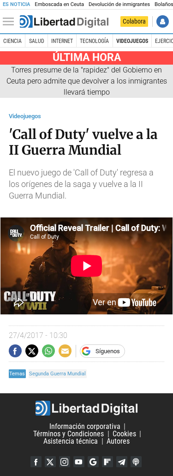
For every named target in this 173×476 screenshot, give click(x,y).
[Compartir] (15, 350)
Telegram (121, 461)
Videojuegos (132, 41)
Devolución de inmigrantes (119, 4)
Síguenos (107, 351)
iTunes (136, 461)
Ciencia (12, 41)
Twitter (50, 461)
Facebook (36, 461)
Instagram (64, 461)
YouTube (78, 461)
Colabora (134, 21)
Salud (36, 41)
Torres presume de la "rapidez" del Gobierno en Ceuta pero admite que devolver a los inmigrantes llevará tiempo (86, 81)
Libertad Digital (86, 408)
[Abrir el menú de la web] (10, 22)
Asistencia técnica (70, 441)
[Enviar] (48, 350)
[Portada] (64, 21)
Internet (62, 41)
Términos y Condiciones (68, 433)
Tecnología (94, 41)
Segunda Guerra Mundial (57, 374)
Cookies (124, 433)
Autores (118, 441)
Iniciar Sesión (162, 21)
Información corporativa (84, 426)
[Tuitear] (31, 350)
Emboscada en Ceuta (59, 4)
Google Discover (93, 461)
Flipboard (107, 461)
